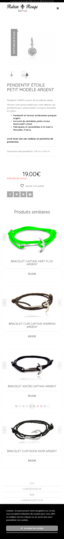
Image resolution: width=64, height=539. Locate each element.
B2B (32, 494)
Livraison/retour (32, 500)
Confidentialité (32, 488)
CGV (32, 483)
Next (55, 45)
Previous (8, 45)
